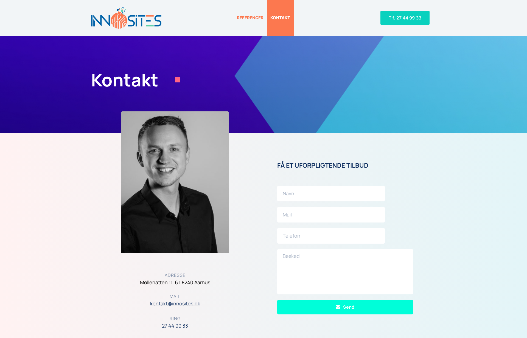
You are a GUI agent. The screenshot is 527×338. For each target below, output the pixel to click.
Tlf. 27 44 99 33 (405, 18)
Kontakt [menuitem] (280, 17)
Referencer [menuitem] (250, 17)
